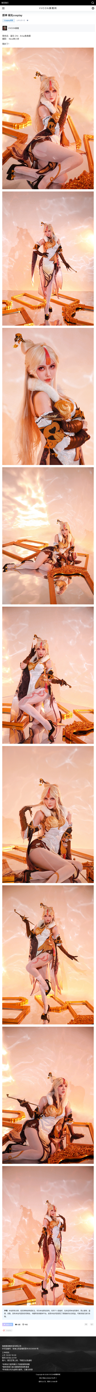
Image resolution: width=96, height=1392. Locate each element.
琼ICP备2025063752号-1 (48, 1378)
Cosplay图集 (8, 20)
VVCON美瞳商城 (54, 1374)
